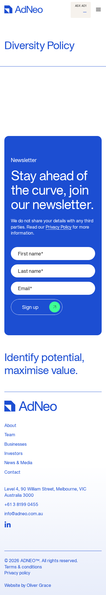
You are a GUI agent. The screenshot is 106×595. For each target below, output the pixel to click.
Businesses (15, 444)
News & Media (18, 462)
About (10, 425)
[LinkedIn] (7, 524)
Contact (12, 472)
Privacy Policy (58, 227)
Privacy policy (17, 572)
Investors (13, 453)
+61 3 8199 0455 (21, 504)
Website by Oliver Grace (27, 585)
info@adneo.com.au (23, 513)
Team (9, 434)
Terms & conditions (23, 566)
